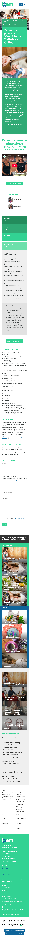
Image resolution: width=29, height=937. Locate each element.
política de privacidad (19, 518)
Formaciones (9, 20)
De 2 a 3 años (16, 781)
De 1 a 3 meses (16, 779)
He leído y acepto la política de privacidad (13, 907)
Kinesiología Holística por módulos (12, 750)
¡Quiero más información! (14, 183)
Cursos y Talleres (20, 799)
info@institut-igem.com (19, 480)
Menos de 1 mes (9, 238)
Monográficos (14, 755)
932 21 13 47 (9, 855)
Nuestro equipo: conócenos (19, 822)
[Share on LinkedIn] (13, 25)
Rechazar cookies (19, 931)
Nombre (4, 885)
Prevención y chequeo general (7, 799)
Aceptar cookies (9, 931)
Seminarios (8, 221)
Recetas (4, 820)
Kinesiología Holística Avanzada (11, 747)
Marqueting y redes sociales (18, 757)
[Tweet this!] (9, 25)
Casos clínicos (5, 822)
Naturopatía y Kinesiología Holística (12, 752)
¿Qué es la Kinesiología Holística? (21, 819)
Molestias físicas (6, 795)
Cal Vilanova (18, 827)
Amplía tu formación (20, 796)
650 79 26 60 (8, 857)
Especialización (7, 764)
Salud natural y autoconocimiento (20, 810)
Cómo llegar (6, 861)
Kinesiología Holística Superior (11, 742)
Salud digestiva (19, 808)
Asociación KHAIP (20, 825)
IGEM (4, 20)
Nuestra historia (19, 817)
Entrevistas (4, 825)
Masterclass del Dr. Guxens (20, 805)
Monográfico (16, 764)
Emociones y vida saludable (20, 802)
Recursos (18, 830)
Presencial (10, 772)
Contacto (18, 828)
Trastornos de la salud (7, 793)
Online (6, 229)
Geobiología (6, 757)
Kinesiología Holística (8, 740)
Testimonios (5, 823)
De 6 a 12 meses (7, 781)
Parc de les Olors (6, 874)
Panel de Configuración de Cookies (14, 934)
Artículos (4, 818)
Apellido (4, 890)
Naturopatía (6, 755)
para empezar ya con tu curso (14, 438)
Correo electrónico (6, 896)
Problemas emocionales (7, 796)
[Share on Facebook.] (11, 25)
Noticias (4, 817)
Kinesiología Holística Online (13, 21)
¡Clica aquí (6, 437)
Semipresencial (19, 772)
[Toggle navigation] (21, 4)
